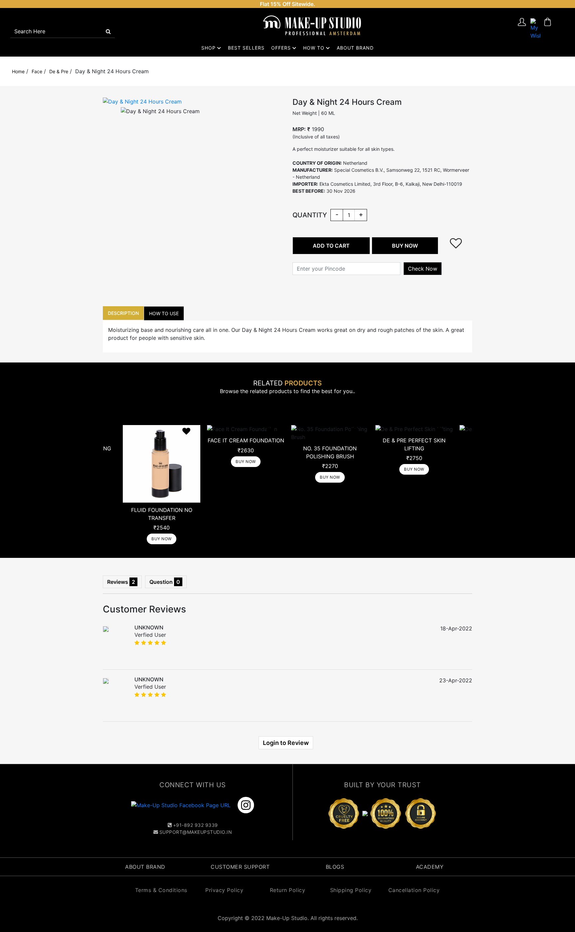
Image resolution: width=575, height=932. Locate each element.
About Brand (355, 48)
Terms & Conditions (161, 890)
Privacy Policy (224, 890)
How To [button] (314, 48)
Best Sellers (246, 48)
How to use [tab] (164, 313)
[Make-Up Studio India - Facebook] (181, 805)
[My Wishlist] (535, 28)
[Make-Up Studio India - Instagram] (246, 805)
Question (164, 582)
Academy (430, 866)
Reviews (121, 582)
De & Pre (58, 71)
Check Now (422, 268)
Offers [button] (281, 48)
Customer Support (240, 866)
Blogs (335, 866)
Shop (209, 48)
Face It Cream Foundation (246, 440)
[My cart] (547, 28)
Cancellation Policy (414, 890)
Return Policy (287, 890)
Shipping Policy (351, 890)
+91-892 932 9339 (195, 825)
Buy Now (161, 538)
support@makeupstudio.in (195, 832)
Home (18, 71)
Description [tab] (123, 313)
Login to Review (286, 742)
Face (37, 71)
